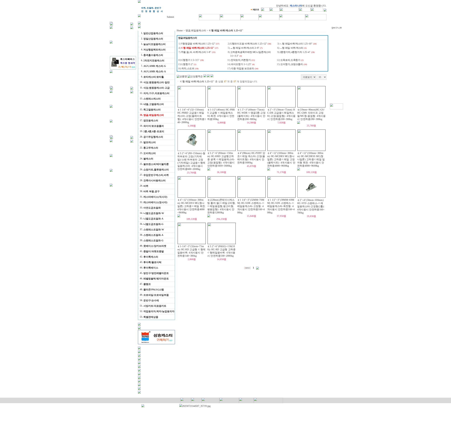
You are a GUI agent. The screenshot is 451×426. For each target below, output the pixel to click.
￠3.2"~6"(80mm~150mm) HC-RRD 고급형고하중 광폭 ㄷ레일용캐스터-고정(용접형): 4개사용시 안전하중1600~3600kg (221, 159)
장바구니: (336, 28)
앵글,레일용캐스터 (196, 30)
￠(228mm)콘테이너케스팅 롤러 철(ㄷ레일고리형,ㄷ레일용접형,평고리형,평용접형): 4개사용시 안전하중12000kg (221, 206)
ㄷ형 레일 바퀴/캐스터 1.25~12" (226, 30)
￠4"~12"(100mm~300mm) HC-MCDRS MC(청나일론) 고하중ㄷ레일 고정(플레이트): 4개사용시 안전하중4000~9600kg (281, 159)
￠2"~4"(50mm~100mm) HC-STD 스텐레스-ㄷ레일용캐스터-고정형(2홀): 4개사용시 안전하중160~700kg (311, 206)
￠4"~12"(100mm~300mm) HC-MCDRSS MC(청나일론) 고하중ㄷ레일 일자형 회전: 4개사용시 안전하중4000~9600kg (311, 159)
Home (180, 30)
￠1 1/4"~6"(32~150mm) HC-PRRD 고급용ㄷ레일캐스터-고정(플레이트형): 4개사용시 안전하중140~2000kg (191, 116)
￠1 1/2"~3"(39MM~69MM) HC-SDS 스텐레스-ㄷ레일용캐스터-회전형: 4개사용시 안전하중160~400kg (281, 206)
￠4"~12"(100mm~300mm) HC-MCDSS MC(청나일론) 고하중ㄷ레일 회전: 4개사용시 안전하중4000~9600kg (191, 206)
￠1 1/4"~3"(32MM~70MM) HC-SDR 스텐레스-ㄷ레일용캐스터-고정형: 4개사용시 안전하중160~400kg (251, 206)
